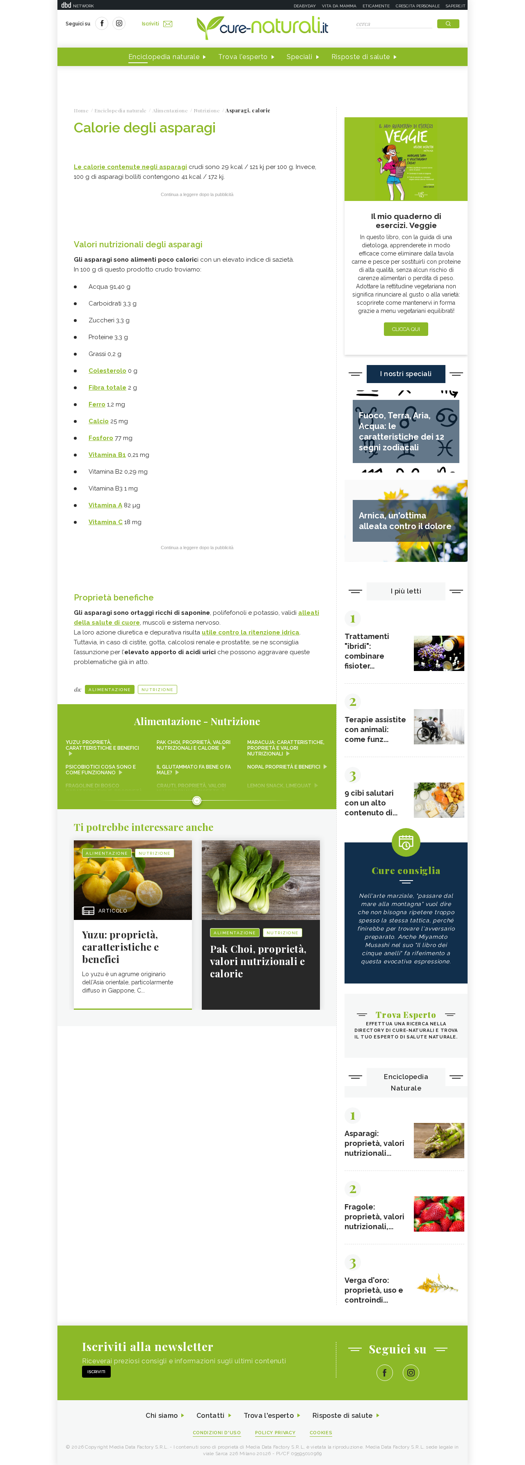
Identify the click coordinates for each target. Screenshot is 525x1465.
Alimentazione (110, 689)
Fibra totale (107, 387)
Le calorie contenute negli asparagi (130, 167)
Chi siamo (162, 1415)
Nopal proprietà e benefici (283, 767)
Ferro (97, 404)
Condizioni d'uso (217, 1432)
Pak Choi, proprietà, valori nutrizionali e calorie (194, 745)
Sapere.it (456, 6)
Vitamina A (105, 505)
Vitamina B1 (107, 455)
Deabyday (305, 6)
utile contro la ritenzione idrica (250, 632)
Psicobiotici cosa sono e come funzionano (101, 770)
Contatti (210, 1415)
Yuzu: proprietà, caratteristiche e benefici (102, 745)
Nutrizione (157, 689)
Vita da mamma (339, 6)
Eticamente (376, 6)
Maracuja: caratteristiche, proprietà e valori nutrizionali (285, 748)
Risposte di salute (360, 57)
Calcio (99, 421)
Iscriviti (150, 24)
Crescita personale (418, 6)
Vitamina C (106, 522)
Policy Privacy (275, 1432)
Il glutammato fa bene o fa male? (194, 770)
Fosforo (101, 438)
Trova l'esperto (243, 57)
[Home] (262, 28)
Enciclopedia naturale (164, 57)
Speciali (300, 57)
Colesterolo (107, 370)
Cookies (321, 1432)
